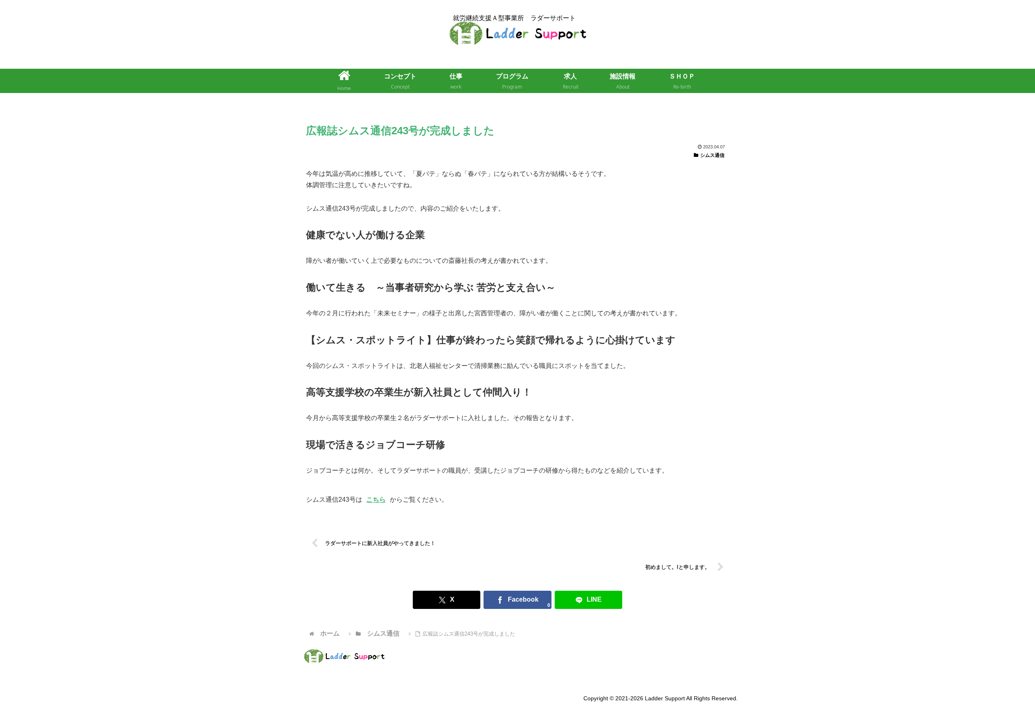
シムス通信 (712, 155)
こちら (376, 499)
